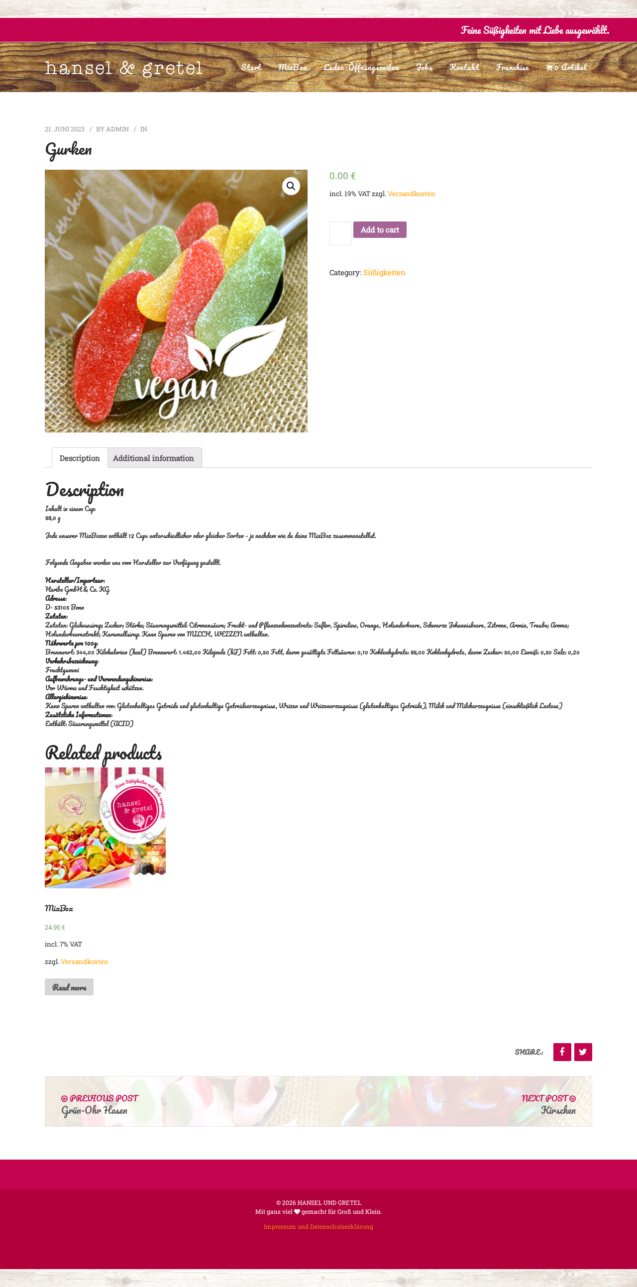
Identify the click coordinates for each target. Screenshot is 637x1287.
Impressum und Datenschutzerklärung (318, 1226)
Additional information (153, 458)
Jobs (424, 67)
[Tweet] (583, 1052)
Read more (69, 987)
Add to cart (380, 229)
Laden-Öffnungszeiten (361, 67)
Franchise (512, 67)
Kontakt (464, 67)
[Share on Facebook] (562, 1052)
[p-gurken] (176, 301)
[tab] (80, 457)
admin (117, 128)
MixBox (292, 67)
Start (251, 67)
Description (80, 458)
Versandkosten (411, 193)
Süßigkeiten (384, 272)
